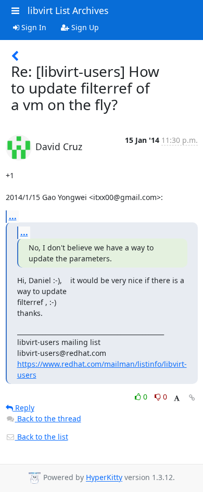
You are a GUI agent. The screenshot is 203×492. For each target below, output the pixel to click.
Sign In (32, 27)
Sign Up (84, 27)
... (13, 216)
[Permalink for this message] (192, 398)
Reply (23, 408)
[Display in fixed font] (177, 398)
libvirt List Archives (68, 10)
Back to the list (41, 437)
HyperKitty (104, 478)
